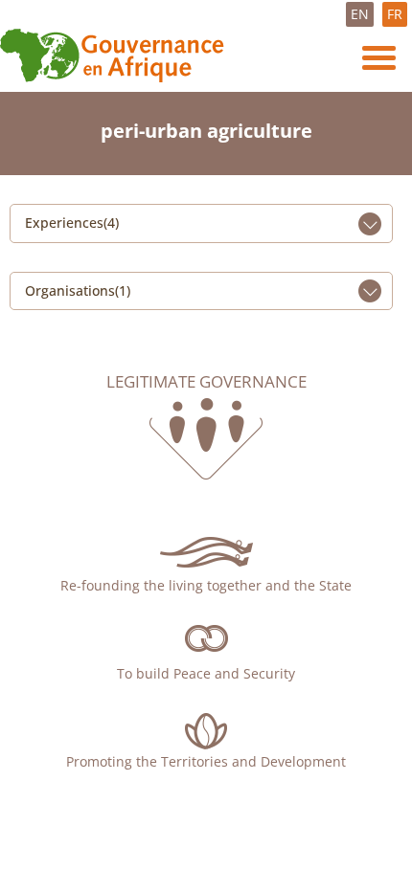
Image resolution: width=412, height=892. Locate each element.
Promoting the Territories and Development (206, 761)
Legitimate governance (206, 381)
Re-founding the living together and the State (206, 585)
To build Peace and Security (206, 673)
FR (394, 14)
